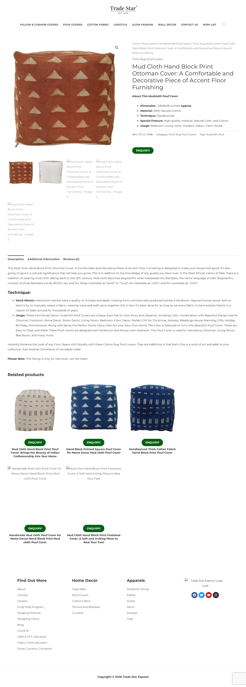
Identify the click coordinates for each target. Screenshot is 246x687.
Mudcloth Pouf (214, 134)
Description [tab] (16, 259)
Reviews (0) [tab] (71, 259)
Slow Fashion (142, 24)
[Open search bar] (224, 24)
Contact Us (189, 24)
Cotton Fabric (98, 24)
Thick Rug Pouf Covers (206, 43)
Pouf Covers (72, 24)
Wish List (209, 24)
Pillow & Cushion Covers (39, 24)
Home (136, 43)
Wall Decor (167, 24)
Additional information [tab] (43, 259)
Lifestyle (120, 24)
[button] (116, 47)
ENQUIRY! (143, 150)
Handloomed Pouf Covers (175, 43)
